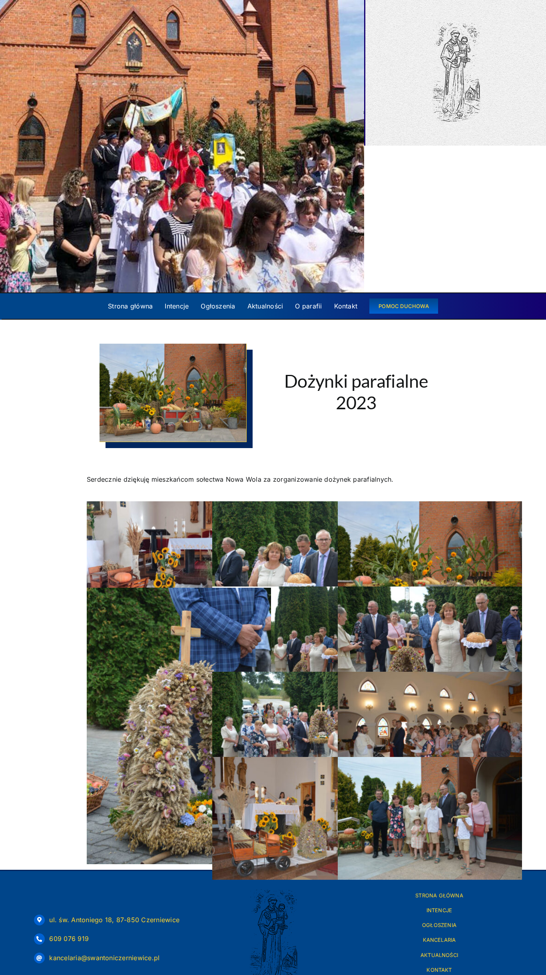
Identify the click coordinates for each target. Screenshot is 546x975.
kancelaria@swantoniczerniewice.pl (104, 958)
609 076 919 (69, 939)
